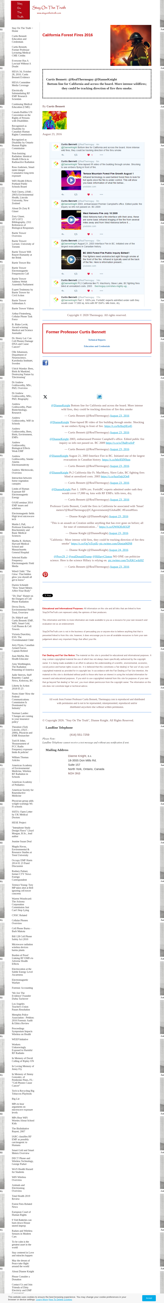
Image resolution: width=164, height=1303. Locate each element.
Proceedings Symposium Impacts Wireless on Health (22, 1031)
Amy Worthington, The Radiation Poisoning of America (23, 667)
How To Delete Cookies (60, 1299)
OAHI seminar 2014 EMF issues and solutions (22, 505)
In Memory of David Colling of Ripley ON (23, 1059)
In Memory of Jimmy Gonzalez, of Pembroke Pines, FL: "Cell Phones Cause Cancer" (22, 1080)
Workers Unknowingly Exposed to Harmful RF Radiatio (22, 1048)
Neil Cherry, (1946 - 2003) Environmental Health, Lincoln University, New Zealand (22, 197)
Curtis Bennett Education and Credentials (19, 39)
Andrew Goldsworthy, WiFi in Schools (23, 420)
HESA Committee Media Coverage (21, 84)
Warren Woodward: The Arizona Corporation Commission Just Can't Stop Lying (22, 904)
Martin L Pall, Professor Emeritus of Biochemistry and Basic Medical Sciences (23, 530)
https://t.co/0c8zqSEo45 (118, 426)
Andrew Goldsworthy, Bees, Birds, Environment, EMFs (22, 433)
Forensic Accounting (22, 987)
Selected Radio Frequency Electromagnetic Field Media (23, 561)
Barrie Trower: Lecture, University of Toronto (23, 244)
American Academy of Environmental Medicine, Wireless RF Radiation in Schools (22, 771)
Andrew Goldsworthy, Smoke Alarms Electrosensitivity (22, 460)
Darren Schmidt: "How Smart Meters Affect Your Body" (22, 588)
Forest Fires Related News (22, 1205)
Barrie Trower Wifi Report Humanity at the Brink (22, 254)
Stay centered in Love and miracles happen (23, 1254)
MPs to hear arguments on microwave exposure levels (22, 1108)
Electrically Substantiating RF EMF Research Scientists (21, 94)
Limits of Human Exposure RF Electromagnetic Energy (20, 493)
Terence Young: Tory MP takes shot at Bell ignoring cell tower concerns (22, 889)
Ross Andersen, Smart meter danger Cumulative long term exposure (23, 171)
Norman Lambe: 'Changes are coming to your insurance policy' (22, 717)
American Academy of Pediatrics (22, 783)
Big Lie (16, 1098)
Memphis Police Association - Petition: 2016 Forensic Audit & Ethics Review (23, 1019)
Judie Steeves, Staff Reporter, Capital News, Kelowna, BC (22, 677)
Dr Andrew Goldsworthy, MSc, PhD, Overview (22, 385)
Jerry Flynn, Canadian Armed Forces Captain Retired (23, 648)
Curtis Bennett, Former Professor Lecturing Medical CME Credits (21, 51)
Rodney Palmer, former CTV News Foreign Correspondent (21, 875)
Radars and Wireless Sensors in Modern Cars (22, 1233)
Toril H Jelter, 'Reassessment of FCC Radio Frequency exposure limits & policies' (22, 746)
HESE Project (19, 822)
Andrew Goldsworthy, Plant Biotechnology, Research (21, 408)
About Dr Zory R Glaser (21, 210)
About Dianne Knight (23, 1271)
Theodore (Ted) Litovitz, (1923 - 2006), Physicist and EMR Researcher (22, 731)
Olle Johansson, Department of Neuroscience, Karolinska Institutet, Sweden (22, 358)
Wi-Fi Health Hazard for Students (22, 1170)
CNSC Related (19, 915)
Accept (149, 1298)
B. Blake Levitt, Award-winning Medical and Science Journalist (22, 328)
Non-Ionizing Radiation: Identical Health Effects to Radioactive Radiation (23, 157)
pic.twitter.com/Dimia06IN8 (115, 543)
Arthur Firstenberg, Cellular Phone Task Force (22, 316)
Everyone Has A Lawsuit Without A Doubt (21, 63)
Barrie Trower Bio (21, 262)
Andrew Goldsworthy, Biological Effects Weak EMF (21, 446)
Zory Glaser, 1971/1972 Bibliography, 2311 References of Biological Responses (23, 222)
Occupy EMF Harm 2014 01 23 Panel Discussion (22, 863)
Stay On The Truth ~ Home (22, 29)
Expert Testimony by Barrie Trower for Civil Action (22, 292)
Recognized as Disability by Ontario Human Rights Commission (22, 144)
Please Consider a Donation (21, 1278)
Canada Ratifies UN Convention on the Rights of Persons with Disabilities (22, 116)
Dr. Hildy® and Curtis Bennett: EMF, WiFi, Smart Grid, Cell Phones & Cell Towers (22, 623)
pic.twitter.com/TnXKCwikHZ (126, 560)
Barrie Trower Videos (23, 308)
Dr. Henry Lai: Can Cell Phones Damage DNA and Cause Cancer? (22, 342)
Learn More (42, 1299)
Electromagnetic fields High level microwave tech (23, 516)
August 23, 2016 (119, 415)
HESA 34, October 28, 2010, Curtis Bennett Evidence (21, 74)
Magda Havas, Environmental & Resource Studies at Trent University (22, 851)
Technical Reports (97, 340)
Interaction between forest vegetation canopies (22, 481)
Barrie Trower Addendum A (19, 302)
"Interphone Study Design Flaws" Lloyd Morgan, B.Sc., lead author (23, 832)
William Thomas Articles (20, 759)
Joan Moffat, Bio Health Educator (20, 657)
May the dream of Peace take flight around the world (21, 1263)
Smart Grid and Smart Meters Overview (23, 1151)
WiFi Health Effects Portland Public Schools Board (22, 184)
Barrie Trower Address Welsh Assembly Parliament (22, 281)
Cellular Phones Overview (20, 922)
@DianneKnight (60, 405)
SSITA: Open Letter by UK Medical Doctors (22, 814)
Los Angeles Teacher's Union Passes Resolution (21, 1006)
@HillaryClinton (102, 556)
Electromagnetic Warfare (20, 981)
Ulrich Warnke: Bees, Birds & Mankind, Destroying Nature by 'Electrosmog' (23, 373)
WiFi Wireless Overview (19, 1178)
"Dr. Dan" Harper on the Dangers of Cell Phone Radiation (22, 599)
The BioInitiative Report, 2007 (20, 1130)
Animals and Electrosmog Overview (18, 1188)
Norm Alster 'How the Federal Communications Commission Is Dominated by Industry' (23, 700)
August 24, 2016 (118, 550)
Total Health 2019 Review (21, 1197)
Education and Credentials (97, 346)
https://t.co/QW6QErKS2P (114, 526)
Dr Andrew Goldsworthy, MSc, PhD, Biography (22, 396)
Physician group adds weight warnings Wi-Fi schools (22, 803)
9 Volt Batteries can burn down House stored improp (22, 1223)
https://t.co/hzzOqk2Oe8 (115, 476)
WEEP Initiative (20, 1039)
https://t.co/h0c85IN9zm (116, 459)
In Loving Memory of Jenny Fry (23, 1067)
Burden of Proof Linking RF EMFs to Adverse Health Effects (22, 959)
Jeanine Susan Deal (22, 841)
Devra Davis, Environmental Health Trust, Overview (23, 609)
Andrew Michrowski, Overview (23, 471)
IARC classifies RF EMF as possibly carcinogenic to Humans (22, 1140)
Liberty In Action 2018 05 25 (20, 687)
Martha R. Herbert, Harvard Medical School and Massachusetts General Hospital (21, 547)
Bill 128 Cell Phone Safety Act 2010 (22, 938)
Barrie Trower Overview (19, 234)
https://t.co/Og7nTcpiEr (84, 543)
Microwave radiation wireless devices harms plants (22, 947)
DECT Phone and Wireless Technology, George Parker (22, 1161)
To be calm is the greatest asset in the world (21, 1244)
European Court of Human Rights (21, 1213)
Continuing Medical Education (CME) (22, 105)
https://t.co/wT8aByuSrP (120, 442)
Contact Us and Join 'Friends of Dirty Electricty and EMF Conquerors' (22, 1289)
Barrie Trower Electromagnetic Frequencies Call (20, 270)
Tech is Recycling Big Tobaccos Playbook (23, 1092)
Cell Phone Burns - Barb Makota (21, 930)
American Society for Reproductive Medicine (22, 793)
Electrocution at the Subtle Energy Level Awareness (22, 972)
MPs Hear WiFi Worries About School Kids (23, 1120)
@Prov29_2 (61, 556)
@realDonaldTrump (80, 556)
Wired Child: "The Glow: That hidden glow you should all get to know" (22, 575)
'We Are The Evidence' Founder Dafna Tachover (21, 996)
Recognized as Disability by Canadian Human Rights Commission (22, 130)
